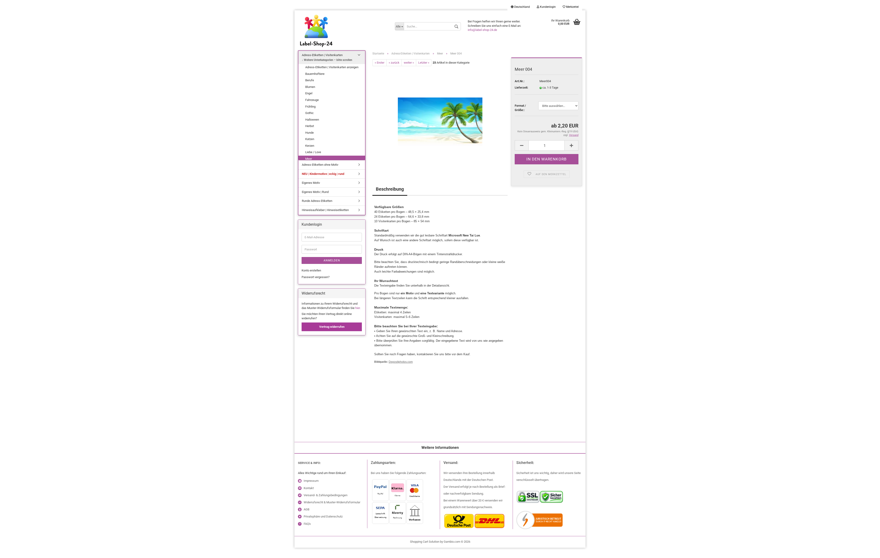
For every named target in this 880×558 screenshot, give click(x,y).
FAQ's (307, 523)
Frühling (310, 106)
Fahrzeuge (312, 100)
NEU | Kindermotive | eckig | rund (323, 174)
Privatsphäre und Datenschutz (323, 516)
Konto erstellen (311, 270)
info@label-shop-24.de (482, 30)
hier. (357, 308)
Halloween (312, 119)
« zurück (394, 62)
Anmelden (332, 260)
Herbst (309, 126)
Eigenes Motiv (311, 182)
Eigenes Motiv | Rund (315, 192)
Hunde (309, 132)
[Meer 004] (440, 117)
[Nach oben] (12, 551)
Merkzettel (572, 6)
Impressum (311, 480)
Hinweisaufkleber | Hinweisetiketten (325, 210)
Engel (308, 93)
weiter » (409, 62)
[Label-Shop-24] (343, 36)
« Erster (379, 62)
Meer (308, 158)
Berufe (309, 80)
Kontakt (309, 488)
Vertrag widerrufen (331, 326)
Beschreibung (390, 189)
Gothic (309, 113)
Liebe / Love (313, 152)
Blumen (310, 87)
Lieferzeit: (521, 87)
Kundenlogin (547, 6)
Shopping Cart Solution (424, 541)
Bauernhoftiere (314, 74)
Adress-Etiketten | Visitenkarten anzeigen (331, 67)
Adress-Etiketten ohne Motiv (320, 164)
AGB (306, 509)
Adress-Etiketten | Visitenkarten (322, 55)
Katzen (309, 139)
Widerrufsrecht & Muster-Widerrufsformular (332, 502)
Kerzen (309, 145)
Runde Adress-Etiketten (317, 201)
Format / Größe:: (520, 108)
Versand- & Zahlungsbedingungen (325, 495)
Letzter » (423, 62)
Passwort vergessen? (316, 277)
